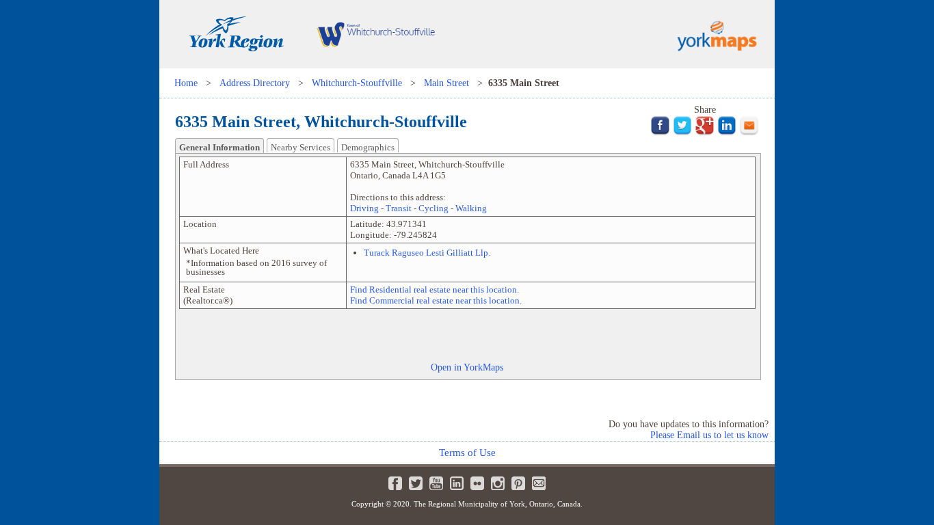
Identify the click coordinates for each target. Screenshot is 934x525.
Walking (471, 208)
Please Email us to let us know (709, 435)
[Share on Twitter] (683, 132)
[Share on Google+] (705, 132)
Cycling (433, 208)
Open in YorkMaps (467, 367)
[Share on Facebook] (660, 132)
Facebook (395, 483)
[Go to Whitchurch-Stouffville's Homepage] (375, 64)
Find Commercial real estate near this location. (436, 300)
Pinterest (518, 483)
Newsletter (539, 483)
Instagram (498, 483)
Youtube (436, 483)
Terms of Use (467, 452)
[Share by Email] (749, 132)
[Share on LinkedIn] (727, 132)
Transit (399, 208)
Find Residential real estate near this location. (434, 289)
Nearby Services (300, 147)
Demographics (368, 147)
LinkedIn (457, 483)
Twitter (416, 483)
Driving (364, 208)
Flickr (477, 483)
